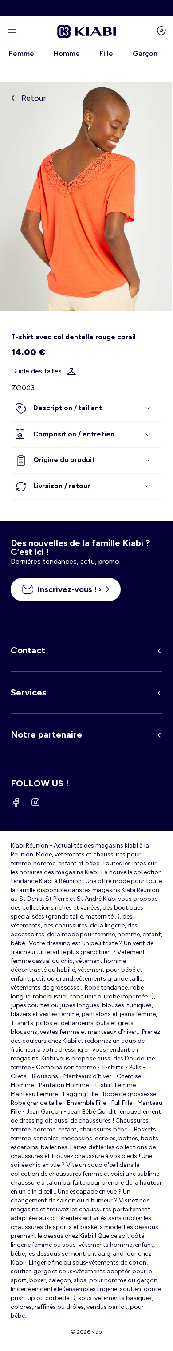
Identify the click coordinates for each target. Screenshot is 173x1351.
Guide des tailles (36, 371)
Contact (28, 650)
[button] (86, 408)
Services (28, 692)
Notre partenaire (46, 734)
